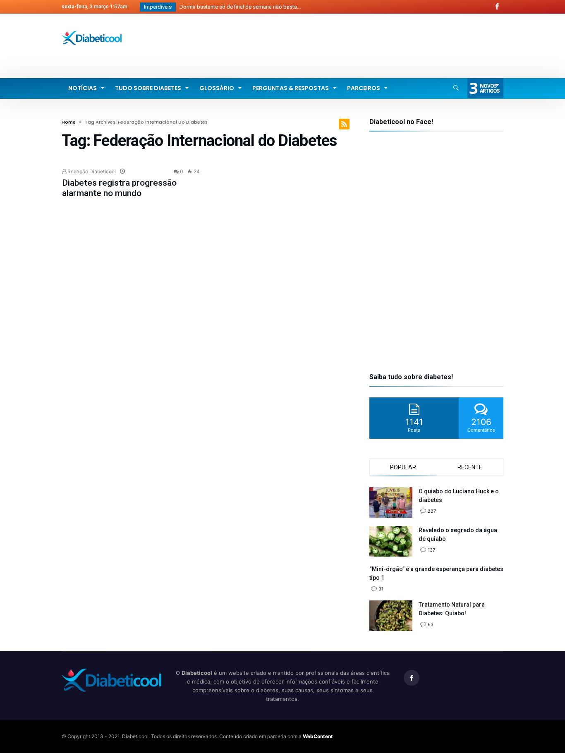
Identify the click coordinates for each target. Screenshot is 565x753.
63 (430, 624)
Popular (403, 467)
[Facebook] (496, 7)
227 (432, 511)
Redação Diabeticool (91, 171)
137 (431, 550)
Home (69, 122)
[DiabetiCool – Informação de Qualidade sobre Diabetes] (92, 31)
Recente (469, 467)
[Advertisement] (352, 44)
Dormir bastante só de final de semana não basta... (238, 7)
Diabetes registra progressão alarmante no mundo (119, 188)
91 (380, 589)
